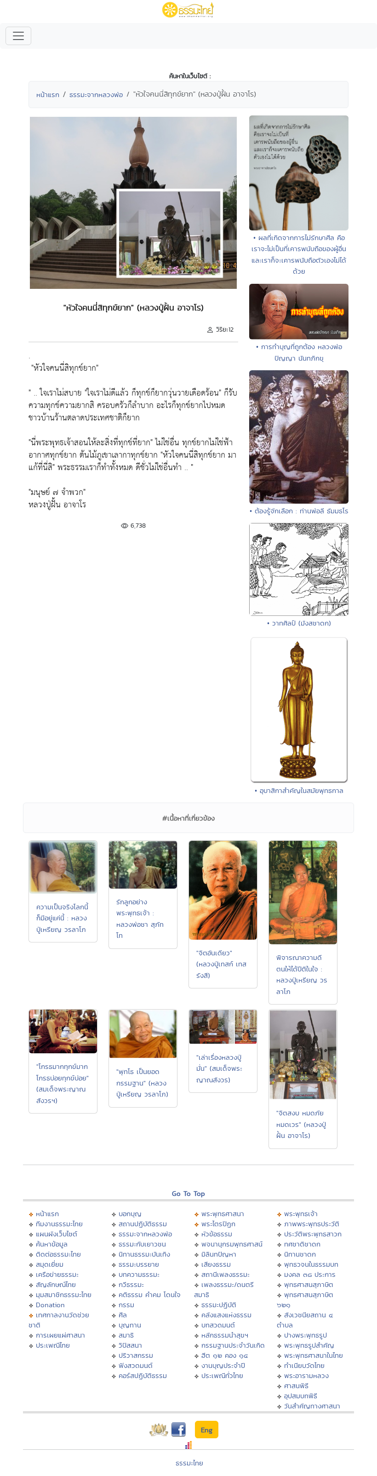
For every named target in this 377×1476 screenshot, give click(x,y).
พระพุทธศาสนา (222, 1213)
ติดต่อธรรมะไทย (58, 1254)
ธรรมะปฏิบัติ (218, 1304)
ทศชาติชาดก (302, 1244)
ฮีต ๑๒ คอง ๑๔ (224, 1355)
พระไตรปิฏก (218, 1224)
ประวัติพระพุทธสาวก (313, 1234)
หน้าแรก (47, 94)
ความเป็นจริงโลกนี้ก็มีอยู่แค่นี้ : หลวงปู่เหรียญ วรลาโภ (62, 918)
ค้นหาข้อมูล (52, 1244)
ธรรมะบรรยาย (139, 1264)
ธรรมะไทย (189, 1463)
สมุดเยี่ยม (49, 1264)
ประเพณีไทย (53, 1345)
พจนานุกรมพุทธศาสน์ (232, 1244)
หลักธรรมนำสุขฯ (224, 1335)
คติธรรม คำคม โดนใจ (150, 1294)
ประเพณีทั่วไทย (222, 1375)
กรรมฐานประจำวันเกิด (233, 1345)
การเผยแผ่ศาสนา (60, 1335)
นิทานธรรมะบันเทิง (144, 1254)
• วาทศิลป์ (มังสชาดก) (299, 623)
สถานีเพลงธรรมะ (225, 1274)
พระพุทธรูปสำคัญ (309, 1345)
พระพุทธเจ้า (301, 1213)
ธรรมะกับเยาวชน (142, 1244)
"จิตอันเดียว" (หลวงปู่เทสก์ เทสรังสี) (221, 964)
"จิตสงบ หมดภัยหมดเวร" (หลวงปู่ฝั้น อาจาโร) (301, 1124)
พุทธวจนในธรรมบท (311, 1264)
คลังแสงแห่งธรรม (226, 1315)
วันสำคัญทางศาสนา (312, 1406)
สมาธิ (126, 1335)
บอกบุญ (130, 1213)
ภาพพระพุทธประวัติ (311, 1224)
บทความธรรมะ (139, 1274)
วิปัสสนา (130, 1345)
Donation (50, 1304)
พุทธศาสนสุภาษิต (308, 1284)
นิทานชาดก (300, 1254)
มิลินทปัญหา (218, 1254)
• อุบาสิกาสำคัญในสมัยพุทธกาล (299, 790)
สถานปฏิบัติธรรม (143, 1224)
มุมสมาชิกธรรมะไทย (63, 1294)
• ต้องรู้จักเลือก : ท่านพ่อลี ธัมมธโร (299, 511)
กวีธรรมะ (131, 1284)
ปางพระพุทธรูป (305, 1335)
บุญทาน (130, 1325)
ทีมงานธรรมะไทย (59, 1224)
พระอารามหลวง (306, 1375)
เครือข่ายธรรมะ (57, 1274)
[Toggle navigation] (18, 36)
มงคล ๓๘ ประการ (310, 1274)
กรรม (126, 1304)
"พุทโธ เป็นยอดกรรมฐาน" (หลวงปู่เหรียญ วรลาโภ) (142, 1083)
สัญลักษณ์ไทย (56, 1284)
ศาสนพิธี (296, 1385)
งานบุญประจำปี (223, 1365)
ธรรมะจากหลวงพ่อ (96, 94)
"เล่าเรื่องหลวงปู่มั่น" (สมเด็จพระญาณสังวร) (219, 1068)
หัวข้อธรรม (216, 1234)
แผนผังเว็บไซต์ (56, 1234)
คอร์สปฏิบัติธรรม (143, 1375)
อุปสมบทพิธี (300, 1396)
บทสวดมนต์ (218, 1325)
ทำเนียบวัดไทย (304, 1365)
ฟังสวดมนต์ (136, 1365)
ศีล (123, 1315)
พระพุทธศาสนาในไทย (313, 1355)
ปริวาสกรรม (136, 1355)
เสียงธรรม (216, 1264)
